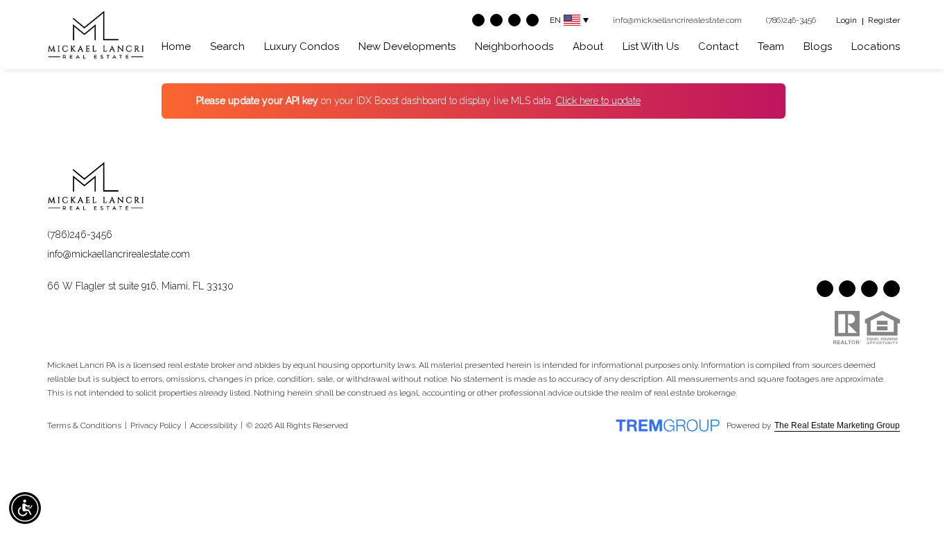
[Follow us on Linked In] (532, 20)
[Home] (95, 34)
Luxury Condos (301, 46)
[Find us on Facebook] (478, 20)
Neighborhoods (514, 46)
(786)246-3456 (79, 234)
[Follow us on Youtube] (496, 20)
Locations (875, 46)
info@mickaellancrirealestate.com (118, 254)
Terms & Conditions (84, 425)
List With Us (651, 46)
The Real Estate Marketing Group (837, 425)
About (588, 46)
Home (176, 46)
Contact (718, 46)
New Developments (406, 46)
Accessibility (213, 425)
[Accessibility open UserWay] (25, 508)
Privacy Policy (155, 425)
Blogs (817, 46)
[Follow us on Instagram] (514, 20)
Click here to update (598, 100)
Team (771, 46)
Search (227, 46)
